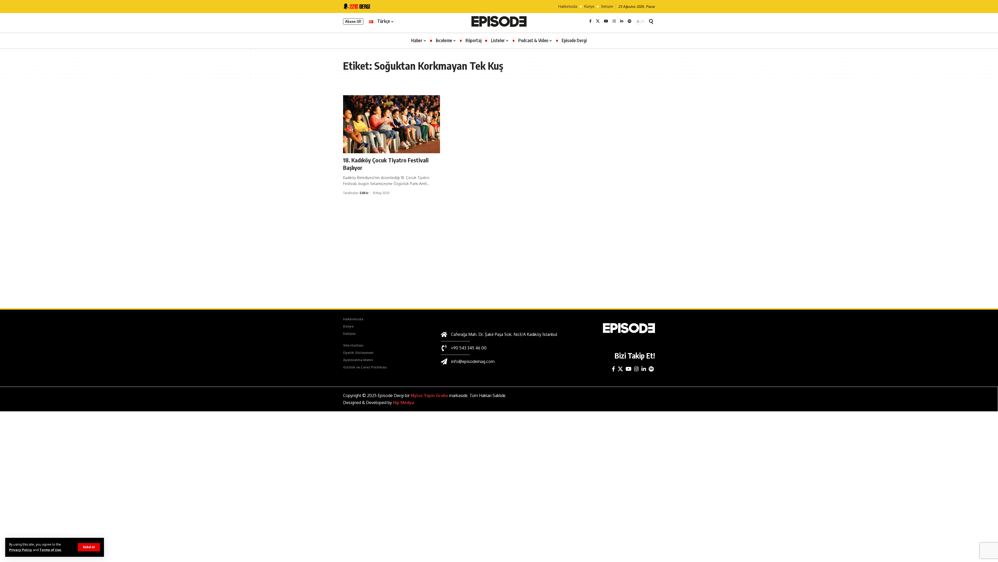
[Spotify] (629, 21)
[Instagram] (614, 21)
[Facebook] (590, 21)
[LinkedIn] (622, 21)
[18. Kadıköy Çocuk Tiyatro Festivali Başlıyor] (391, 124)
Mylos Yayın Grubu (429, 395)
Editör (364, 193)
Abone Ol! (353, 21)
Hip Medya (403, 402)
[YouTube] (606, 21)
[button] (89, 547)
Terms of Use (50, 550)
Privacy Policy (20, 550)
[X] (598, 21)
